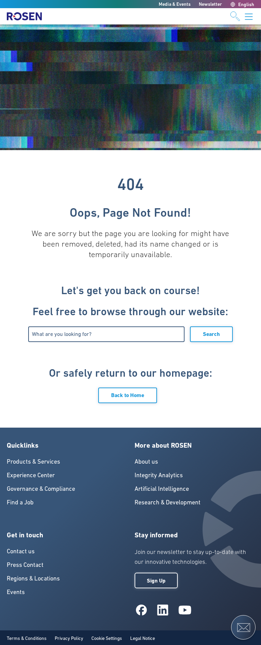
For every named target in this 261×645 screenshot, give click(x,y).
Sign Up (156, 580)
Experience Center (31, 475)
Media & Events (175, 4)
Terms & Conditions (27, 638)
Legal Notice (142, 638)
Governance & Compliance (41, 488)
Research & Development (168, 502)
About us (146, 461)
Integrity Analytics (159, 475)
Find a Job (20, 502)
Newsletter (210, 4)
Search (211, 334)
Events (16, 591)
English (246, 4)
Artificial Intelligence (162, 488)
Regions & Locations (33, 578)
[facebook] (141, 610)
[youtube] (185, 610)
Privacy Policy (69, 638)
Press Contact (25, 564)
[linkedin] (163, 610)
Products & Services (33, 461)
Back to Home (127, 395)
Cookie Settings (106, 638)
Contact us (21, 551)
